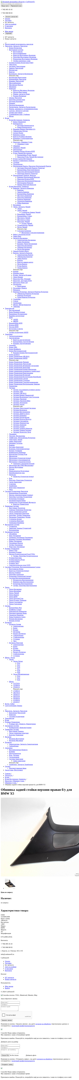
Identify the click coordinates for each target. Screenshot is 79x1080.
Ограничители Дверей (25, 225)
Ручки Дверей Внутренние (22, 153)
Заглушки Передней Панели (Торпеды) (31, 168)
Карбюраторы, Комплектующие (20, 727)
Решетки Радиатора (24, 295)
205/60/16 (16, 698)
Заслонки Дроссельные (17, 66)
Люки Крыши (18, 277)
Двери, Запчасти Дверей (21, 207)
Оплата (7, 19)
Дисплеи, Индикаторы (17, 436)
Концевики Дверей (24, 214)
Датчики (12, 388)
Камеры (12, 445)
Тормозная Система (12, 506)
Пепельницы (17, 149)
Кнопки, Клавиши (15, 451)
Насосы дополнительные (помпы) (21, 495)
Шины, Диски (10, 657)
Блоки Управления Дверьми (19, 362)
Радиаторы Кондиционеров (23, 584)
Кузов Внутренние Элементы (19, 120)
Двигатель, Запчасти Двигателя (16, 711)
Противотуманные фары (17, 768)
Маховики (12, 87)
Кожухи (12, 72)
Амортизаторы (18, 626)
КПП (11, 317)
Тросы (7, 587)
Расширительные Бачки (17, 500)
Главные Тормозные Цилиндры (20, 510)
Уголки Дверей (26, 223)
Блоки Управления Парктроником (21, 373)
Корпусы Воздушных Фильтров (24, 55)
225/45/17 (16, 702)
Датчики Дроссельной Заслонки (24, 408)
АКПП (15, 319)
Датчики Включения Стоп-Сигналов (26, 397)
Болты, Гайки (10, 704)
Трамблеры (13, 486)
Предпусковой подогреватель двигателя (19, 44)
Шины (11, 681)
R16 (18, 667)
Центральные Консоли (25, 183)
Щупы (11, 116)
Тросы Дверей (14, 593)
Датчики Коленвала (20, 410)
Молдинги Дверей (23, 218)
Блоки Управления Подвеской (19, 375)
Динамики (12, 434)
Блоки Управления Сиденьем (19, 380)
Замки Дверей (22, 210)
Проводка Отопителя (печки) (23, 476)
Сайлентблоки (18, 635)
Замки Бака (17, 236)
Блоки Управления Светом (18, 378)
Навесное (12, 88)
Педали (11, 469)
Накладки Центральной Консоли (28, 181)
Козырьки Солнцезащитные (23, 138)
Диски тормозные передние (19, 733)
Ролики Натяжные (19, 96)
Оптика (7, 606)
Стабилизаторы (18, 637)
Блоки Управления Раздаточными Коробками (25, 377)
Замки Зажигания (15, 441)
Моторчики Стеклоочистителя (20, 462)
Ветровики (17, 205)
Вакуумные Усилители (17, 508)
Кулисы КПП (13, 325)
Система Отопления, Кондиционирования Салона (22, 567)
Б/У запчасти (9, 977)
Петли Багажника (23, 249)
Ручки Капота (22, 266)
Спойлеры (16, 299)
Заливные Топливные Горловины (21, 537)
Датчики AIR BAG (20, 393)
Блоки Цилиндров (15, 48)
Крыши (15, 271)
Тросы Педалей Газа (16, 598)
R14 (18, 663)
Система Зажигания (16, 759)
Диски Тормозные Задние (18, 511)
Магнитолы (13, 456)
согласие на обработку (43, 1024)
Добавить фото (31, 1055)
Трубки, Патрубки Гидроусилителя (25, 556)
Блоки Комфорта (15, 349)
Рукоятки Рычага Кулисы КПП (24, 151)
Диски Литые (18, 661)
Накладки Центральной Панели (28, 172)
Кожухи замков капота (25, 262)
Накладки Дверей (23, 221)
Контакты (8, 28)
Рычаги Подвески (19, 633)
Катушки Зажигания (16, 447)
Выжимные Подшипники (18, 314)
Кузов (7, 118)
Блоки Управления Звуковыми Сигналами (24, 366)
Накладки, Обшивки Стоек (22, 142)
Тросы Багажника (15, 589)
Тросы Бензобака (15, 591)
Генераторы (13, 386)
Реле (10, 478)
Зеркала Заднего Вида (21, 251)
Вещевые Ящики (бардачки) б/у (24, 129)
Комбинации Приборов (17, 452)
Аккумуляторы (14, 338)
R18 (18, 670)
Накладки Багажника (24, 245)
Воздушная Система (16, 50)
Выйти (7, 988)
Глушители (13, 526)
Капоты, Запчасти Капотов (22, 253)
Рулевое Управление (12, 548)
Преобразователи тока (17, 473)
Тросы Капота (14, 595)
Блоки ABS (13, 347)
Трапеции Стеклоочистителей (23, 463)
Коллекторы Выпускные (17, 77)
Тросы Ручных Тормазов (17, 600)
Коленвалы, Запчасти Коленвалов (21, 74)
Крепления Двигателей (17, 713)
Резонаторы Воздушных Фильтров (25, 59)
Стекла (15, 301)
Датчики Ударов (19, 427)
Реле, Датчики (14, 755)
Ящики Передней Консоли (26, 184)
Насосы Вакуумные (20, 92)
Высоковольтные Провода (18, 750)
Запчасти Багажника (20, 238)
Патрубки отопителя (16, 574)
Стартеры (12, 484)
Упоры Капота (22, 268)
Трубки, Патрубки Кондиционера (25, 585)
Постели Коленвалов (16, 105)
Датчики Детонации (20, 402)
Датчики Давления (19, 399)
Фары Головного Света (17, 617)
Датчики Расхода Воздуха (22, 419)
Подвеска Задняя (15, 624)
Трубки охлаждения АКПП (18, 332)
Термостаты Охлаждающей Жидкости (22, 502)
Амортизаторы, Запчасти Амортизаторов (23, 744)
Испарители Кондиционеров (23, 580)
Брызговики (21, 286)
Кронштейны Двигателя (17, 79)
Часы (11, 489)
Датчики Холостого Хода (22, 432)
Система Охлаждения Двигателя (16, 491)
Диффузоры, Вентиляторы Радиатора (22, 438)
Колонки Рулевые (15, 552)
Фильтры (8, 737)
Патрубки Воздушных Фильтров (24, 57)
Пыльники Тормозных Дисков (19, 517)
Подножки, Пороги (20, 288)
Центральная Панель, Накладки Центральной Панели (32, 166)
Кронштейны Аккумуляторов (23, 342)
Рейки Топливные (15, 541)
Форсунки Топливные (17, 547)
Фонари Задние (14, 620)
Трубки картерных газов (21, 61)
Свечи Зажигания (15, 482)
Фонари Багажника (16, 619)
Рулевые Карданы (15, 558)
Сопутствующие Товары (13, 705)
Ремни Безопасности (24, 127)
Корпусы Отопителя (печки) (19, 571)
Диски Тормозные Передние (19, 513)
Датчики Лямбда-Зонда (21, 414)
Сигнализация (14, 757)
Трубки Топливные (16, 545)
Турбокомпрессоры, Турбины (19, 114)
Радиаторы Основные (16, 499)
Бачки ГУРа (13, 550)
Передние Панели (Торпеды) (27, 173)
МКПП (15, 321)
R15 (18, 665)
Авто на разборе (10, 24)
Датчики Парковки (20, 415)
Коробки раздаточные (16, 316)
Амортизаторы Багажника (26, 240)
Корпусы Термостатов (21, 504)
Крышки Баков (18, 273)
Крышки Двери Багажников (27, 244)
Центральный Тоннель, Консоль (24, 175)
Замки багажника (23, 242)
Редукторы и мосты (16, 329)
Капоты (20, 260)
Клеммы (12, 751)
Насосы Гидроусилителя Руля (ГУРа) (22, 554)
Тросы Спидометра (16, 602)
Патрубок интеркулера (17, 99)
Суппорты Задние (15, 519)
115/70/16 (16, 683)
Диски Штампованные (21, 674)
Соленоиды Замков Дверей (30, 212)
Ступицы (16, 639)
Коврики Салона (19, 135)
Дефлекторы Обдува (20, 131)
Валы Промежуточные (17, 312)
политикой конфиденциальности (23, 1026)
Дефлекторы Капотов (24, 257)
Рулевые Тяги (14, 563)
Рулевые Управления (12, 722)
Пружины (16, 632)
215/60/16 (16, 700)
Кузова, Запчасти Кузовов (22, 275)
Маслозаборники (15, 83)
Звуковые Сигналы (15, 443)
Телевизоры (17, 303)
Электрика (8, 334)
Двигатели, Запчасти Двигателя (16, 46)
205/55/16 (16, 696)
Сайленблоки (14, 746)
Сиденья (16, 162)
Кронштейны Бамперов (25, 194)
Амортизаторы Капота (25, 255)
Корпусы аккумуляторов (21, 340)
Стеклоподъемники (24, 231)
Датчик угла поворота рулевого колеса (26, 390)
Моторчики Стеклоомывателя (19, 460)
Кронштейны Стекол (24, 216)
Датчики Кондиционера (21, 412)
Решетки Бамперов (24, 199)
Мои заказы (9, 986)
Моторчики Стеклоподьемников (32, 233)
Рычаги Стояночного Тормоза (23, 160)
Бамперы (20, 190)
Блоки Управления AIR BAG (19, 356)
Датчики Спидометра (20, 421)
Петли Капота (22, 264)
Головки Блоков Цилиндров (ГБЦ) (21, 63)
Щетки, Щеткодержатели (22, 305)
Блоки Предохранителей (17, 351)
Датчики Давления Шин (21, 401)
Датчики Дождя (18, 404)
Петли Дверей (22, 227)
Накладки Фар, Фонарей (21, 279)
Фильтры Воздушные (16, 739)
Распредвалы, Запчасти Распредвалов (22, 107)
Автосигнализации (16, 336)
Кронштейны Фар (15, 608)
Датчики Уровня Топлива (22, 430)
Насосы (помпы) (15, 572)
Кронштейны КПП (15, 323)
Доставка (8, 20)
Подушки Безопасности (25, 125)
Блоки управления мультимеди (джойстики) (24, 371)
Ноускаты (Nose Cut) (20, 282)
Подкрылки (17, 284)
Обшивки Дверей (19, 148)
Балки (15, 628)
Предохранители (15, 753)
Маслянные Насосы (16, 85)
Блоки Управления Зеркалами (19, 367)
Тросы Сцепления (15, 604)
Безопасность (18, 124)
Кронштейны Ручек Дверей (27, 155)
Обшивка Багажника (24, 247)
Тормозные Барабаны (16, 523)
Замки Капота (22, 258)
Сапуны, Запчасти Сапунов (18, 111)
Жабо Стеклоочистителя (21, 234)
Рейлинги (16, 290)
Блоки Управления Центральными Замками (24, 384)
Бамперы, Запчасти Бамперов (23, 188)
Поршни (12, 103)
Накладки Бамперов (24, 197)
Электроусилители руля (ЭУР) (19, 565)
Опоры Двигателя (15, 98)
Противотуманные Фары (18, 613)
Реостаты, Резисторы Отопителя (20, 480)
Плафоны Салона (15, 609)
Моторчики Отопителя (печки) (20, 458)
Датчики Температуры (21, 423)
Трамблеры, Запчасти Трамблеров (21, 764)
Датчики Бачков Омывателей (23, 395)
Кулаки (15, 630)
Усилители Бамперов (24, 201)
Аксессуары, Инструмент (14, 770)
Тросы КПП (13, 596)
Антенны (12, 345)
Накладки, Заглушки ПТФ (22, 281)
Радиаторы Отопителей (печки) (20, 576)
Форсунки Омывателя (17, 487)
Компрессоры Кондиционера (23, 582)
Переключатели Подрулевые (19, 471)
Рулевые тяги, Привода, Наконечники (22, 724)
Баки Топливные (15, 536)
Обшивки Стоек (23, 144)
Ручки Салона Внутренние (22, 159)
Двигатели (13, 64)
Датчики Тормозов (19, 425)
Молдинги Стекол (23, 220)
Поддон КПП (14, 327)
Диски (11, 659)
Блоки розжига (14, 354)
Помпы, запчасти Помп (21, 94)
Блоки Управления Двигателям (20, 364)
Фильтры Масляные (16, 740)
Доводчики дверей (15, 439)
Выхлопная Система (12, 524)
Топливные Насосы (16, 543)
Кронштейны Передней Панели (28, 170)
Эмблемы (16, 306)
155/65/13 (16, 687)
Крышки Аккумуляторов (22, 343)
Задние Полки (18, 133)
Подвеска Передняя (16, 643)
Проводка (12, 475)
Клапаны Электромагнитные (19, 449)
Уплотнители (18, 164)
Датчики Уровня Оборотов (22, 428)
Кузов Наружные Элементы (19, 186)
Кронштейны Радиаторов (18, 493)
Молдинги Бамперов (24, 196)
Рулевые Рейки (14, 561)
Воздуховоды (18, 51)
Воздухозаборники (19, 53)
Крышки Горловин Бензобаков (20, 539)
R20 (18, 672)
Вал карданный (14, 310)
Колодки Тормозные (16, 735)
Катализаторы (14, 530)
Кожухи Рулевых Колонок (22, 136)
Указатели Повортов (16, 615)
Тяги (14, 641)
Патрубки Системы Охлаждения (20, 497)
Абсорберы (13, 534)
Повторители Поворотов (18, 611)
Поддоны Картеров (16, 101)
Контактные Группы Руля (18, 454)
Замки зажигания (19, 761)
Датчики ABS (18, 391)
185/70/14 (16, 693)
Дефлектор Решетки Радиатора (28, 293)
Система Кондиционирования (19, 578)
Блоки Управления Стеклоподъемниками (23, 382)
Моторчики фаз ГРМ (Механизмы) (21, 465)
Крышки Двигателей (16, 81)
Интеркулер (13, 70)
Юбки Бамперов (23, 203)
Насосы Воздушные (16, 467)
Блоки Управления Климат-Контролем (22, 369)
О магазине (9, 26)
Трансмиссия (9, 308)
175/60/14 (16, 691)
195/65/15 (16, 694)
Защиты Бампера (23, 192)
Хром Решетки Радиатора (26, 297)
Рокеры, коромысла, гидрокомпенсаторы (23, 109)
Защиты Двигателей (16, 68)
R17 (18, 669)
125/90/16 (16, 685)
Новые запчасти (10, 979)
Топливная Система (12, 532)
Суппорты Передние (16, 521)
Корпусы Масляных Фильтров (23, 90)
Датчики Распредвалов (21, 417)
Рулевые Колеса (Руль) (17, 560)
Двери (19, 208)
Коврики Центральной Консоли (28, 177)
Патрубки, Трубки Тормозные (19, 515)
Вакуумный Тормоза (16, 731)
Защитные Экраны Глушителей (20, 528)
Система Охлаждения (16, 716)
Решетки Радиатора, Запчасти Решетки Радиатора (30, 292)
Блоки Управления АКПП (18, 358)
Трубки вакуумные (15, 112)
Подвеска (8, 622)
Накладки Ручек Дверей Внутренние (30, 157)
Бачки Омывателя (19, 122)
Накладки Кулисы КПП (25, 179)
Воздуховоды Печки (16, 569)
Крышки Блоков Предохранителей (25, 353)
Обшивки (16, 146)
